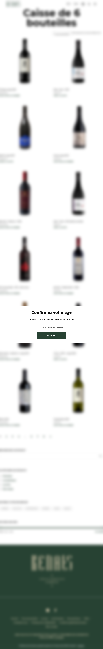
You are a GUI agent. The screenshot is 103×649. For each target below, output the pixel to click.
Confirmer (51, 336)
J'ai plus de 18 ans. (53, 327)
